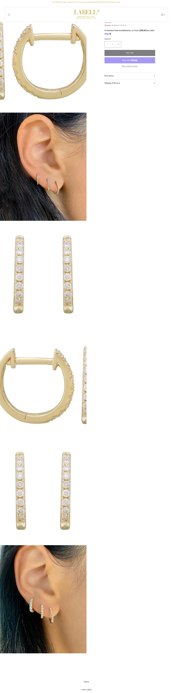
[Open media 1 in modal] (43, 58)
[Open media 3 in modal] (43, 275)
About (86, 681)
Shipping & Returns (112, 83)
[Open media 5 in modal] (43, 491)
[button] (162, 14)
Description (109, 75)
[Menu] (11, 14)
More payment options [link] (130, 66)
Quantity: (107, 39)
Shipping (107, 25)
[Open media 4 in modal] (43, 383)
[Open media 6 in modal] (43, 599)
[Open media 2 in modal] (43, 167)
